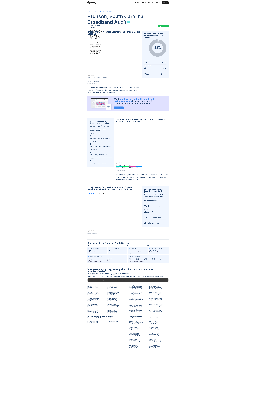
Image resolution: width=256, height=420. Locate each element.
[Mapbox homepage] (91, 75)
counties (107, 273)
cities (103, 273)
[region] (113, 56)
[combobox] (128, 280)
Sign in (158, 2)
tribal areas (114, 273)
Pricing (144, 2)
